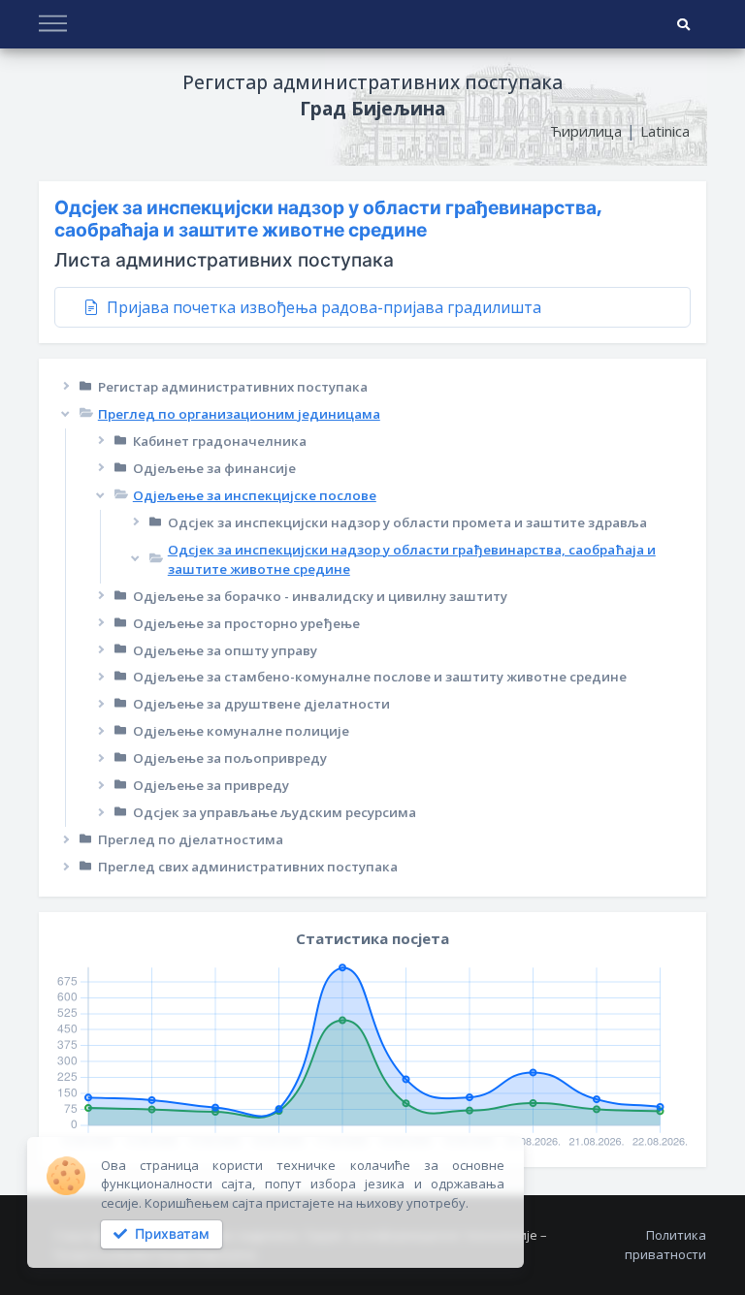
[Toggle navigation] (53, 25)
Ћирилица (586, 131)
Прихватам (170, 1234)
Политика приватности (665, 1244)
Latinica (665, 131)
